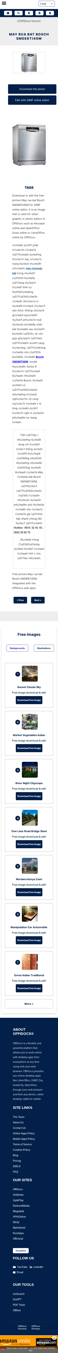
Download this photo (32, 89)
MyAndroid (19, 1227)
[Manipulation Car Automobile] (30, 921)
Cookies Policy (21, 1149)
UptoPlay (18, 1200)
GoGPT (17, 1299)
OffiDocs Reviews (22, 1327)
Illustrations (44, 648)
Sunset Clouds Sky (29, 687)
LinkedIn (38, 1267)
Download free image (29, 700)
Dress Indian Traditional (29, 975)
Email (20, 1272)
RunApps (18, 1233)
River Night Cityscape (29, 783)
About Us (18, 1122)
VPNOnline (19, 1216)
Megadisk (18, 1211)
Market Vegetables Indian (29, 735)
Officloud (18, 1238)
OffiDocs (18, 1189)
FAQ (15, 1171)
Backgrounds (17, 648)
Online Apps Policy (24, 1133)
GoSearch (18, 1294)
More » (29, 1003)
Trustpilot (20, 1250)
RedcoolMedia (21, 1205)
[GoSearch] (19, 13)
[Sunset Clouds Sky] (30, 680)
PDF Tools (19, 1305)
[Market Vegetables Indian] (30, 728)
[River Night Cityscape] (30, 776)
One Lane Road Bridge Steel (29, 831)
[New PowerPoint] (50, 13)
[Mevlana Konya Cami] (30, 872)
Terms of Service (22, 1144)
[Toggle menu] (4, 3)
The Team (18, 1117)
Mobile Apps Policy (24, 1139)
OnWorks (18, 1194)
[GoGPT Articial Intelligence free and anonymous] (8, 13)
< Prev (20, 600)
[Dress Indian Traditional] (30, 969)
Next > (37, 600)
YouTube (22, 1267)
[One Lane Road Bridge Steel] (30, 824)
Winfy (16, 1222)
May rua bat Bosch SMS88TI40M (29, 36)
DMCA (17, 1166)
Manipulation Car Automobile (29, 927)
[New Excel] (39, 13)
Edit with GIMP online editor (32, 100)
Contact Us (19, 1128)
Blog (15, 1155)
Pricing (17, 1160)
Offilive (17, 1310)
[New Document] (29, 13)
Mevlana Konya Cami (29, 879)
